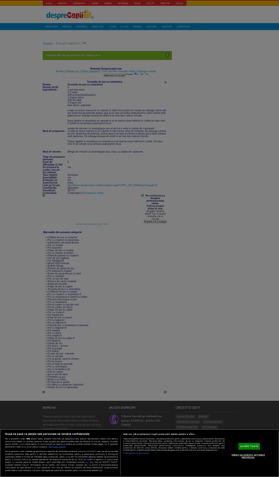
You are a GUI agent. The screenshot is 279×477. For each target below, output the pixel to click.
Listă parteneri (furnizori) (136, 453)
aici (87, 462)
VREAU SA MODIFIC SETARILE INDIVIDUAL (248, 456)
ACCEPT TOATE (249, 446)
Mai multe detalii (57, 447)
